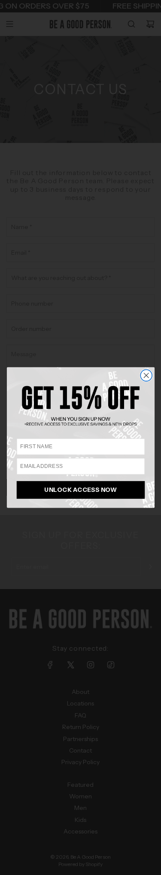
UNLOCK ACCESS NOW (80, 490)
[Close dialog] (146, 375)
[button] (80, 405)
